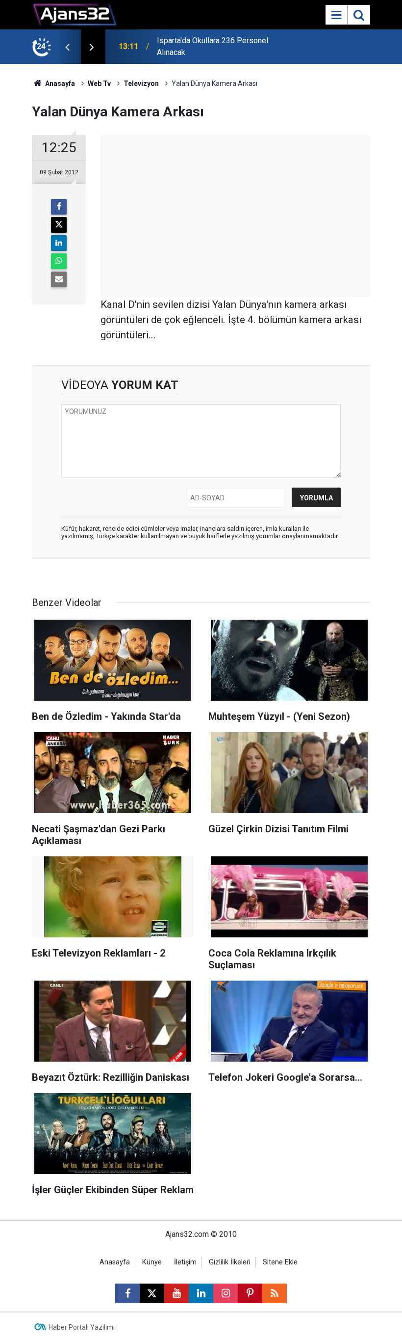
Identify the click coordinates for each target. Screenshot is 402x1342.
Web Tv (99, 83)
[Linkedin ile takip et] (201, 1293)
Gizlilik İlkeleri (230, 1262)
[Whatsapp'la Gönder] (59, 261)
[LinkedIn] (59, 243)
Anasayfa (59, 83)
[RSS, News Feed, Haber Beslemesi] (274, 1293)
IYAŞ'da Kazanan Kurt (193, 46)
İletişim (185, 1262)
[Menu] (336, 15)
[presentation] (67, 47)
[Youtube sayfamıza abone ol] (176, 1293)
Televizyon (141, 83)
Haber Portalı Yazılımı (82, 1327)
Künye (152, 1262)
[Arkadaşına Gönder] (59, 279)
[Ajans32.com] (75, 14)
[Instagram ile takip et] (225, 1293)
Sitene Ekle (280, 1262)
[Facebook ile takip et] (127, 1293)
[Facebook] (59, 207)
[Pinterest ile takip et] (250, 1293)
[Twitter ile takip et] (152, 1293)
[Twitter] (59, 225)
